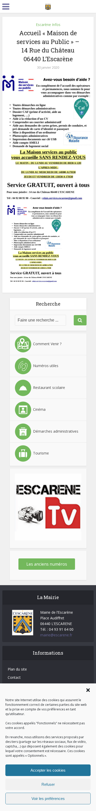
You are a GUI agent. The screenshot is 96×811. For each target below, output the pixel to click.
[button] (88, 690)
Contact (14, 677)
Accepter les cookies (48, 770)
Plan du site (17, 669)
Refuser (48, 784)
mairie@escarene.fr (56, 634)
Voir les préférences (48, 798)
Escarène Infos (48, 24)
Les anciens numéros (46, 564)
